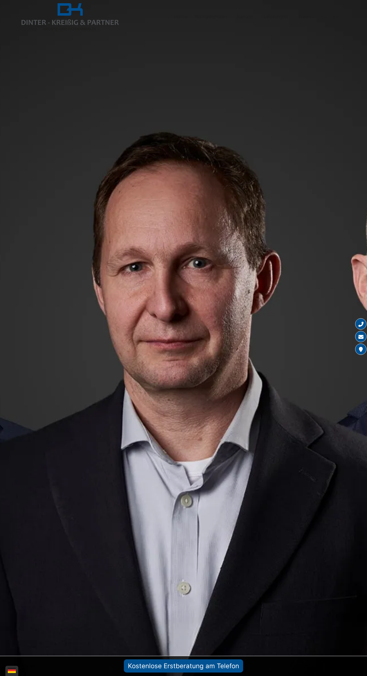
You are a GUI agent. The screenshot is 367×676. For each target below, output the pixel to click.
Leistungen (276, 16)
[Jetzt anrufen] (360, 324)
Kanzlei (245, 16)
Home (180, 16)
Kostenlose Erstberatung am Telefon (183, 666)
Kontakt (331, 16)
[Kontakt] (360, 349)
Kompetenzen (211, 16)
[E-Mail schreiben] (360, 336)
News (304, 16)
